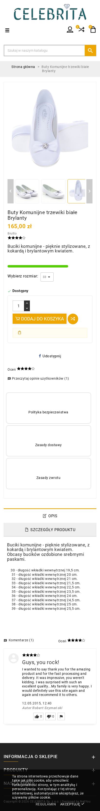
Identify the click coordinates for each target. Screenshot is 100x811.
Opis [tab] (52, 516)
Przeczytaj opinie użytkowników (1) (38, 378)
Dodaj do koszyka (42, 319)
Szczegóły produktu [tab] (52, 529)
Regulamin (46, 804)
